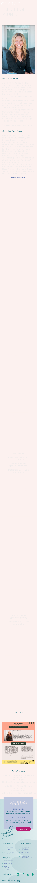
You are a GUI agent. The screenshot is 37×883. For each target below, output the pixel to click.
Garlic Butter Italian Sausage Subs (19, 293)
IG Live (18, 230)
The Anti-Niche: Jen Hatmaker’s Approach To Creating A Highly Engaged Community (19, 240)
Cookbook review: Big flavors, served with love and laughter (19, 406)
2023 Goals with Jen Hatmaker (18, 303)
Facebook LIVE (18, 677)
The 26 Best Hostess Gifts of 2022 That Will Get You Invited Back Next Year (19, 540)
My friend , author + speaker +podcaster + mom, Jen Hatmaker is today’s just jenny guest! (19, 355)
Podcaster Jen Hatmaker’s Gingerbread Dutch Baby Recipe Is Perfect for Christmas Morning (18, 382)
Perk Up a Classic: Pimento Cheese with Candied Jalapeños (18, 283)
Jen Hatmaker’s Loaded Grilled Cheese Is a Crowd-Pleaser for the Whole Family (19, 490)
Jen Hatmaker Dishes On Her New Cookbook (18, 448)
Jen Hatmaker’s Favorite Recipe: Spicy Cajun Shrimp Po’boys (19, 262)
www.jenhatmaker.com (13, 127)
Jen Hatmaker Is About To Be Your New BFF (19, 416)
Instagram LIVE (18, 593)
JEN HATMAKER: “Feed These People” (19, 343)
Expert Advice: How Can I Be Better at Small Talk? (18, 322)
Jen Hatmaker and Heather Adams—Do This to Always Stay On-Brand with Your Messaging (19, 217)
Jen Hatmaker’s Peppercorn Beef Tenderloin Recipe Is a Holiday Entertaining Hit (19, 369)
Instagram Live (18, 428)
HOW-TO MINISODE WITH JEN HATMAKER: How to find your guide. (18, 187)
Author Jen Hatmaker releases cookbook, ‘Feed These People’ (18, 529)
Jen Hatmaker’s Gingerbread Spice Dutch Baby (19, 312)
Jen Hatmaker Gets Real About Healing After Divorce (18, 394)
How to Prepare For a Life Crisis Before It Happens (19, 252)
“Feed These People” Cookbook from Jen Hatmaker (19, 502)
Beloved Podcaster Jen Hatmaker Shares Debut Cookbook (19, 517)
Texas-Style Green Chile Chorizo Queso (19, 272)
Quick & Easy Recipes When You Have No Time (19, 581)
